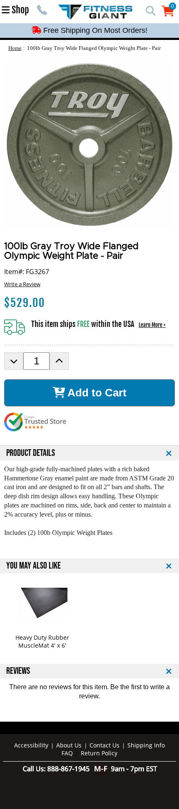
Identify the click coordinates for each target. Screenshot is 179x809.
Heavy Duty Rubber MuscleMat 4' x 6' (42, 641)
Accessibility (31, 745)
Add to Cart (96, 392)
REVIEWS (18, 671)
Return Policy (99, 753)
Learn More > (152, 325)
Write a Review (22, 284)
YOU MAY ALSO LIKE (33, 565)
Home (15, 48)
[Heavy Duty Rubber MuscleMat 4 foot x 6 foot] (42, 604)
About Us (69, 745)
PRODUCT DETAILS (30, 453)
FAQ (67, 753)
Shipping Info (146, 745)
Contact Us (104, 745)
